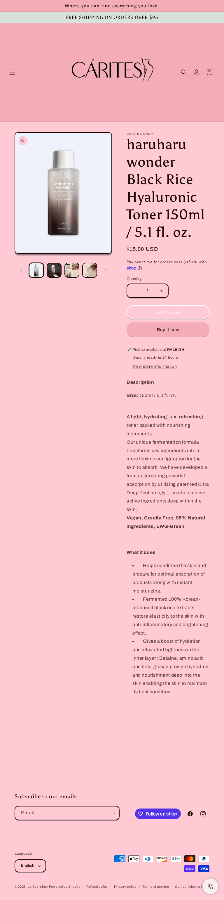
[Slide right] (105, 270)
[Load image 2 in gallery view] (54, 270)
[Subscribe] (112, 813)
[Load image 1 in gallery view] (36, 270)
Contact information (190, 886)
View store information (154, 366)
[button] (12, 72)
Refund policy (97, 886)
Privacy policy (125, 886)
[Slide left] (21, 270)
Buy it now (168, 329)
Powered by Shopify (64, 886)
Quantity (134, 279)
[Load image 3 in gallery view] (71, 270)
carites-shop (38, 886)
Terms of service (155, 886)
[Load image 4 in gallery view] (89, 270)
